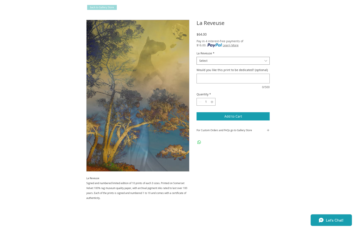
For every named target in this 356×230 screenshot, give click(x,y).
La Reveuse (205, 53)
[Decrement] (199, 101)
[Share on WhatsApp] (199, 142)
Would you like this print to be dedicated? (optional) (232, 70)
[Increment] (212, 101)
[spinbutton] (206, 101)
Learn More (231, 45)
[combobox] (233, 61)
